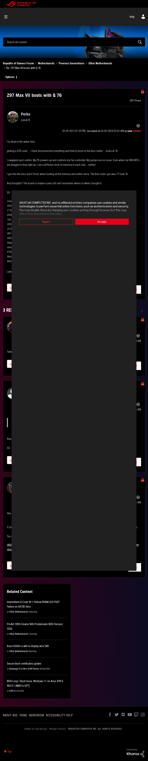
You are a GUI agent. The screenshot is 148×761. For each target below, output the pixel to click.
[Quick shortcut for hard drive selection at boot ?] (141, 311)
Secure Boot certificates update (24, 663)
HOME (23, 715)
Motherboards (46, 63)
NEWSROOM (36, 715)
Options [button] (9, 77)
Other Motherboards (100, 63)
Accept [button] (101, 221)
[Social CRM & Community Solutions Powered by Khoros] (135, 752)
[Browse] (8, 17)
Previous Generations (71, 63)
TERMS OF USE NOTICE (35, 729)
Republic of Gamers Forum (18, 63)
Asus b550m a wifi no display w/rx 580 (28, 646)
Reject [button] (46, 221)
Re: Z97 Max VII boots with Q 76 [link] (23, 67)
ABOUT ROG (10, 715)
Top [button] (10, 751)
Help (132, 16)
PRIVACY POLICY (57, 729)
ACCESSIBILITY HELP (59, 715)
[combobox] (74, 42)
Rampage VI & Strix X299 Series (24, 668)
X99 (11, 691)
